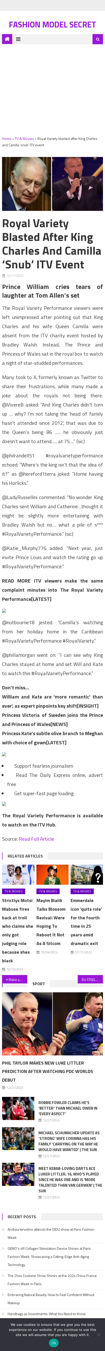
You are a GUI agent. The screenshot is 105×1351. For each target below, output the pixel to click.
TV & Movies (24, 138)
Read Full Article (36, 839)
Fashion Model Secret (52, 24)
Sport (38, 984)
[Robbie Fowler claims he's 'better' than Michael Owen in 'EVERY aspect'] (18, 1108)
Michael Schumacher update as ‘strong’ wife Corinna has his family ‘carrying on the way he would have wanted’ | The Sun (69, 1141)
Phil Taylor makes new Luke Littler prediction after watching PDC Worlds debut (47, 1071)
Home (6, 138)
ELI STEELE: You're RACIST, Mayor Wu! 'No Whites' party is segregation (92, 979)
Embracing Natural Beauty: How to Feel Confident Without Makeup (51, 1298)
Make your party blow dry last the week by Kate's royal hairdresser (18, 979)
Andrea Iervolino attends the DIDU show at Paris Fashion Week (51, 1233)
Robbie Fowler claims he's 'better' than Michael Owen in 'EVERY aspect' (67, 1108)
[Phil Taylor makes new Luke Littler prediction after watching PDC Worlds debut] (52, 1023)
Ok (53, 1343)
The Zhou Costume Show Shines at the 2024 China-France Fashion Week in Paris (52, 1279)
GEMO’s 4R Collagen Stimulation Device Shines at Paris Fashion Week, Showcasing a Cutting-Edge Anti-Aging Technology (49, 1256)
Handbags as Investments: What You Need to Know (47, 1313)
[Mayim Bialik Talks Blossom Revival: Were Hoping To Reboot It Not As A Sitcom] (52, 875)
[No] (98, 1334)
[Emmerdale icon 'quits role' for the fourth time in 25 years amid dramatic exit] (87, 875)
